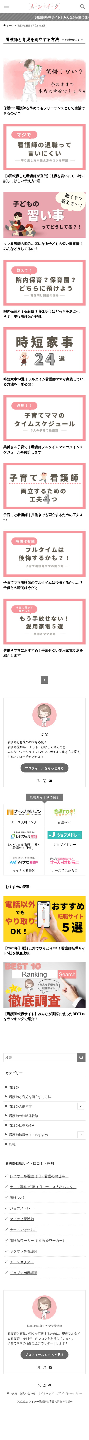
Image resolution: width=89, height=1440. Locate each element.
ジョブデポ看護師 (23, 1272)
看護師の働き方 (20, 1106)
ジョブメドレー (22, 1208)
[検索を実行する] (81, 1057)
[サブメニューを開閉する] (80, 1106)
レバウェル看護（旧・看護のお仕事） (39, 1175)
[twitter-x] (39, 781)
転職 (12, 1144)
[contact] (50, 781)
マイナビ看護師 (22, 1218)
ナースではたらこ (23, 1229)
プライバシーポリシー (69, 1393)
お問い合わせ (27, 1393)
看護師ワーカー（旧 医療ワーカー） (38, 1240)
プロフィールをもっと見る (44, 768)
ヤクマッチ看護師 (23, 1251)
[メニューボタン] (6, 6)
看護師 (14, 1087)
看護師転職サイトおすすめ (28, 1134)
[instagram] (44, 781)
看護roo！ (17, 1197)
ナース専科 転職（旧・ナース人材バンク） (43, 1186)
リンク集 (12, 1393)
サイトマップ (46, 1393)
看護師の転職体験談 (23, 1115)
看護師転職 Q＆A (21, 1125)
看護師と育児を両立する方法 (30, 1096)
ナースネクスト (22, 1261)
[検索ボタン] (82, 6)
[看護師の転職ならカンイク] (44, 6)
